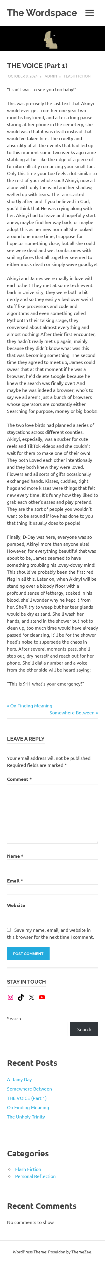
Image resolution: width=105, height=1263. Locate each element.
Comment (19, 779)
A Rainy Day (19, 1079)
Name (15, 856)
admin (51, 75)
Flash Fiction (77, 75)
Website (16, 905)
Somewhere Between (72, 712)
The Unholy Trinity (26, 1116)
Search (14, 1018)
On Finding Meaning (31, 705)
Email (15, 881)
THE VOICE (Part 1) (27, 1098)
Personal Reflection (35, 1176)
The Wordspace (42, 12)
